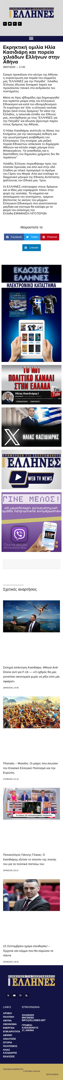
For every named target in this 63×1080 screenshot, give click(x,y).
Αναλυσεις (9, 1039)
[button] (31, 38)
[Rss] (20, 24)
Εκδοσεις (9, 1056)
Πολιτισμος (10, 1046)
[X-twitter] (5, 24)
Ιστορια (7, 1042)
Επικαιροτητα (11, 1031)
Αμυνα (7, 1020)
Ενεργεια (9, 1028)
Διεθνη (7, 1035)
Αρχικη (7, 1013)
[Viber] (15, 24)
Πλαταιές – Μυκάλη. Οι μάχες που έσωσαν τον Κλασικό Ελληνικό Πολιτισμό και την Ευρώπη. (30, 768)
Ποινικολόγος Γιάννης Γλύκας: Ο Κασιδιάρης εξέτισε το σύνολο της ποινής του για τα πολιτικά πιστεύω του (29, 859)
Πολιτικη (8, 1017)
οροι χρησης (52, 1074)
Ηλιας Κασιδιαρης (10, 1051)
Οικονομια (10, 1024)
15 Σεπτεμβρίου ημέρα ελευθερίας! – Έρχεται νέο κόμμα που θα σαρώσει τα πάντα (28, 950)
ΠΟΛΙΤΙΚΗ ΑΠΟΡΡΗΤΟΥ (13, 1069)
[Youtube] (10, 24)
